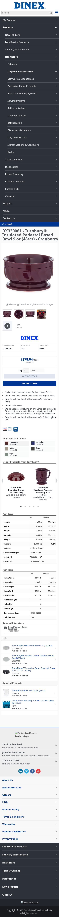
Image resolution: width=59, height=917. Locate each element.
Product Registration (14, 831)
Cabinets (12, 64)
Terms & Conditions (13, 816)
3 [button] (29, 506)
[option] (16, 483)
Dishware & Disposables (20, 78)
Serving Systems (16, 100)
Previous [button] (2, 480)
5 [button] (38, 506)
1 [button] (20, 506)
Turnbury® (7, 224)
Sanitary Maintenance (17, 49)
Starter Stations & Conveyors (23, 144)
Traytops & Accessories (20, 71)
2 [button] (25, 506)
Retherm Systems (16, 108)
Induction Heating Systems (22, 93)
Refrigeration (14, 122)
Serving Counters (16, 115)
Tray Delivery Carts (17, 137)
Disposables (11, 166)
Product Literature (15, 181)
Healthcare (11, 56)
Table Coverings (13, 159)
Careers (6, 794)
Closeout (10, 196)
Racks (10, 152)
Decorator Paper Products (21, 86)
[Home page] (29, 7)
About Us (7, 780)
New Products (12, 34)
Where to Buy (29, 383)
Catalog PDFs (12, 189)
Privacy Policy (10, 838)
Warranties (8, 824)
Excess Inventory (14, 174)
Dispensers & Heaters (19, 130)
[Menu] (56, 13)
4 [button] (33, 506)
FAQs (5, 802)
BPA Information (11, 787)
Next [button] (56, 480)
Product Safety (10, 809)
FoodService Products (17, 42)
